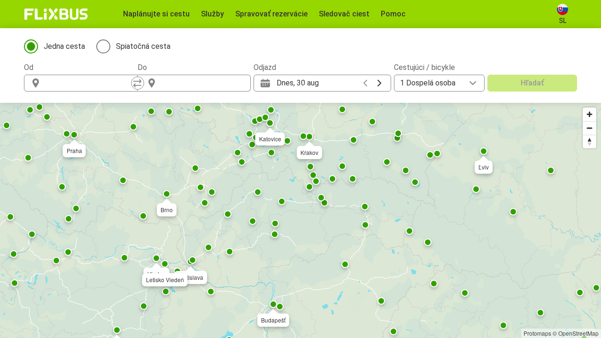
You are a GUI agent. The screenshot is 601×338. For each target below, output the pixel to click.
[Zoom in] (589, 114)
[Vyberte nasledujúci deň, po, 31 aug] (379, 83)
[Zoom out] (589, 128)
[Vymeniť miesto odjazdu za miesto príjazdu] (137, 83)
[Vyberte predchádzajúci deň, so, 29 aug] (365, 83)
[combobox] (89, 83)
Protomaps (537, 333)
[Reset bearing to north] (589, 141)
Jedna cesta (64, 46)
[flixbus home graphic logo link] (56, 14)
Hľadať (532, 82)
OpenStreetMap (578, 333)
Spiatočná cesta (143, 46)
